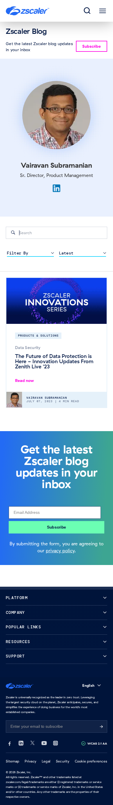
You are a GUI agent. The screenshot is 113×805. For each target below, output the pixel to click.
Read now (24, 380)
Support (15, 656)
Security (62, 761)
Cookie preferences (91, 761)
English (88, 685)
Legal (46, 761)
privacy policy (60, 550)
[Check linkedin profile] (56, 188)
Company (15, 612)
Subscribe (56, 527)
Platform (17, 597)
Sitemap (12, 761)
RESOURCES (18, 641)
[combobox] (56, 233)
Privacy (30, 761)
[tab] (87, 11)
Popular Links (23, 627)
